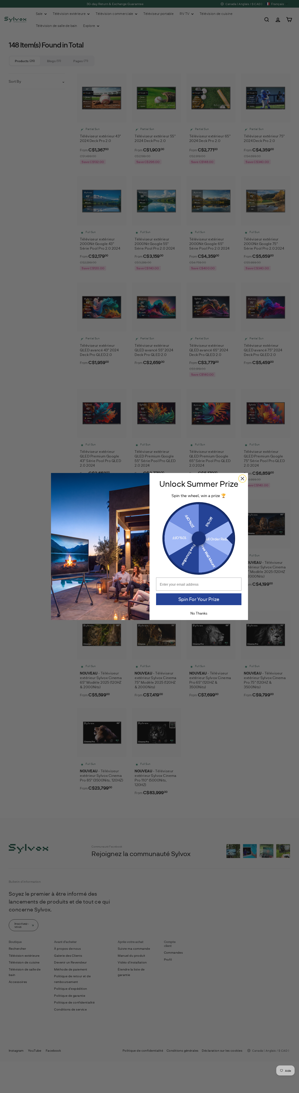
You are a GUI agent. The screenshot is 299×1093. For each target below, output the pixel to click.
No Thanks (198, 613)
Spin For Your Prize (198, 599)
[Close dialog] (242, 478)
